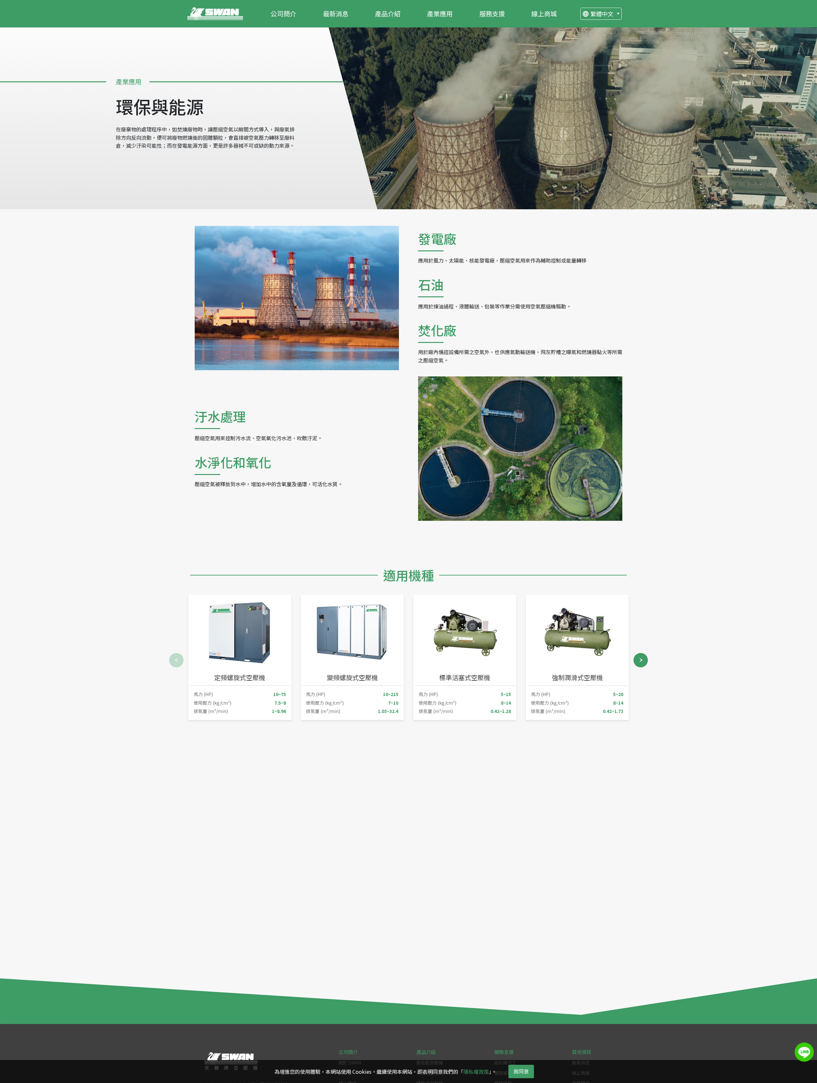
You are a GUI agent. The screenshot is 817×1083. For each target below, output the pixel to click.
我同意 (521, 1071)
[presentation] (176, 660)
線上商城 (544, 13)
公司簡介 (283, 13)
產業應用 (440, 13)
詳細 (252, 702)
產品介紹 (388, 13)
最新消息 (336, 13)
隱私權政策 (476, 1071)
